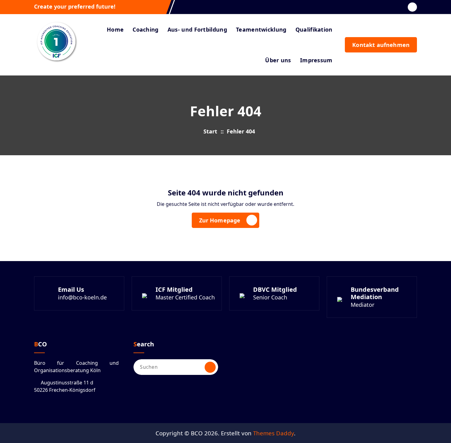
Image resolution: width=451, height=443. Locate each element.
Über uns (278, 60)
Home (115, 29)
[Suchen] (210, 367)
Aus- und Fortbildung (197, 29)
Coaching (145, 29)
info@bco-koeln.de (82, 297)
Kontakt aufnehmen (381, 44)
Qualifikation (314, 29)
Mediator (362, 304)
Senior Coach (270, 297)
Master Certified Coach (185, 297)
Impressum (316, 60)
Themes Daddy (273, 433)
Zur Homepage (220, 220)
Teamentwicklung (261, 29)
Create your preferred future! (74, 6)
